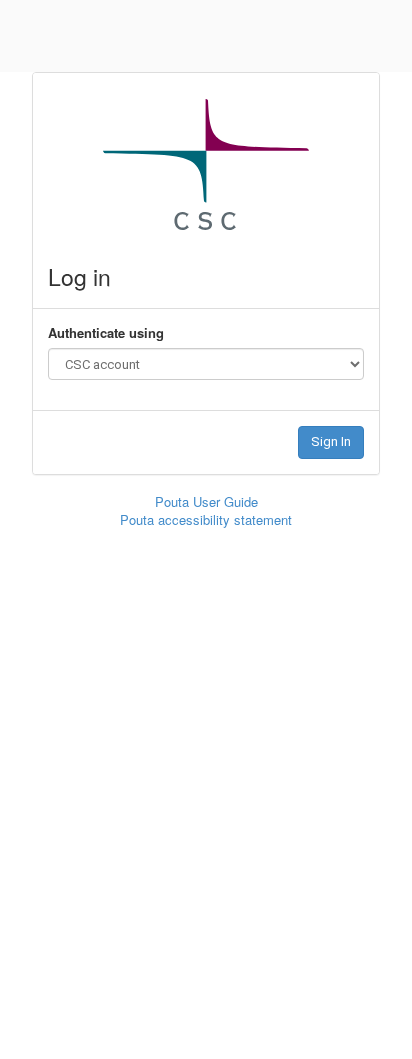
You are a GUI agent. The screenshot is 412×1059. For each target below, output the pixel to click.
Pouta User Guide (206, 501)
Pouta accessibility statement (206, 519)
